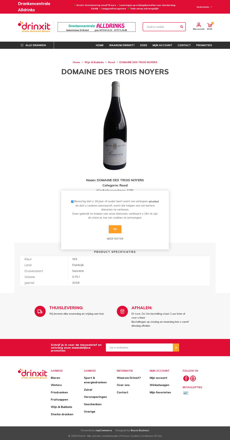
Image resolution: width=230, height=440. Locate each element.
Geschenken (93, 404)
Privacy (124, 435)
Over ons (123, 385)
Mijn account (198, 29)
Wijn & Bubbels (61, 407)
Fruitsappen (59, 399)
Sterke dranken (62, 414)
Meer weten (115, 238)
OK (115, 229)
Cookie (135, 435)
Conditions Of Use (151, 435)
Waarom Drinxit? (129, 378)
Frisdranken (59, 392)
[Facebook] (186, 378)
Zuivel (88, 389)
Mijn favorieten (160, 392)
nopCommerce (104, 430)
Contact (122, 392)
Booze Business (140, 430)
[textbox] (164, 26)
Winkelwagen (159, 385)
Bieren (55, 378)
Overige (89, 411)
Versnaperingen (95, 397)
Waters (56, 385)
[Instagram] (193, 378)
